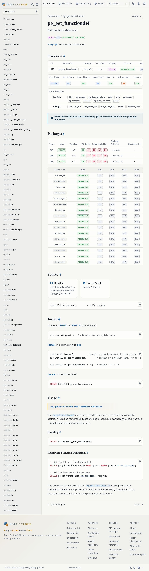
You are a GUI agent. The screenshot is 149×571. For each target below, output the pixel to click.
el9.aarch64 (59, 193)
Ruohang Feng (22, 567)
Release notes (116, 549)
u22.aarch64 (59, 239)
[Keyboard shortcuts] (138, 568)
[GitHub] (144, 3)
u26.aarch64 (59, 262)
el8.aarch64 (59, 181)
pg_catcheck (74, 101)
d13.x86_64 (60, 222)
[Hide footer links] (142, 568)
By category (72, 537)
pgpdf (115, 101)
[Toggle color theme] (138, 3)
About (133, 528)
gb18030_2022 (134, 107)
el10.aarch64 (60, 204)
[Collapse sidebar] (37, 4)
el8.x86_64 (60, 176)
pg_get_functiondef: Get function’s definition (76, 406)
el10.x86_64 (59, 199)
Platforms (92, 528)
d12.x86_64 (60, 210)
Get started (114, 536)
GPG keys (92, 557)
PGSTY (41, 567)
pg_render (127, 97)
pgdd (110, 97)
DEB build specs (138, 554)
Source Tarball (94, 283)
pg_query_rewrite (102, 101)
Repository (59, 283)
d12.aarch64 (59, 216)
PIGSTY (81, 37)
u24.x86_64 (60, 245)
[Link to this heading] (64, 55)
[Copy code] (140, 304)
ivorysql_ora (75, 107)
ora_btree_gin (90, 107)
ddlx (71, 97)
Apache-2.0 (69, 37)
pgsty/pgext (136, 533)
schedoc (87, 101)
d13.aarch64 (59, 227)
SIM (52, 37)
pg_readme (80, 97)
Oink (79, 567)
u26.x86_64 (60, 256)
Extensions (54, 16)
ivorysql (87, 69)
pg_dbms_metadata (97, 97)
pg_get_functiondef (68, 69)
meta (118, 97)
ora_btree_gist (108, 107)
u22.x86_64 (60, 233)
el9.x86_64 (60, 187)
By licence (72, 547)
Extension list (73, 528)
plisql (121, 107)
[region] (95, 66)
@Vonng (32, 567)
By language (73, 542)
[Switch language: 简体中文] (133, 3)
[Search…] (32, 4)
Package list (73, 533)
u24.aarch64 (59, 251)
